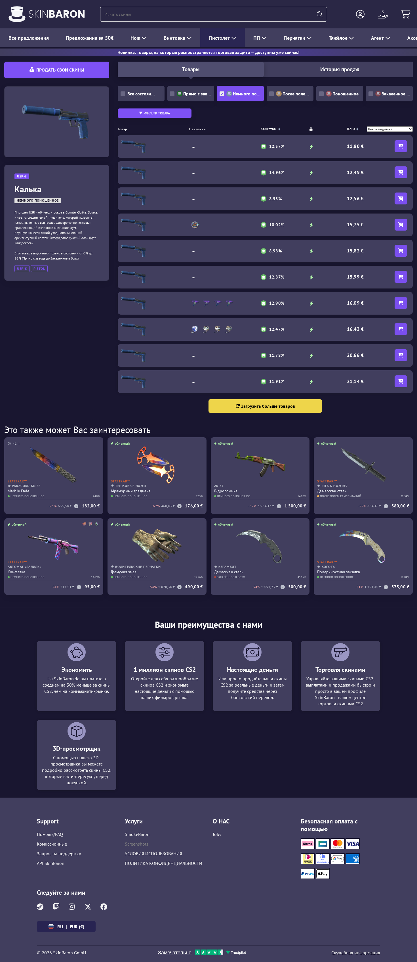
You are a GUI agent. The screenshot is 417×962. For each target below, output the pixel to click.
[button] (360, 14)
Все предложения (29, 38)
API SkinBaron (50, 863)
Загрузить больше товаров (267, 406)
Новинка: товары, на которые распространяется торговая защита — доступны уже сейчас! (208, 52)
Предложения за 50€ (89, 38)
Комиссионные (52, 844)
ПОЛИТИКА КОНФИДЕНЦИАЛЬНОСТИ (163, 863)
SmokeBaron (137, 834)
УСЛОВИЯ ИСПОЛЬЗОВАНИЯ (153, 853)
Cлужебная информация (355, 952)
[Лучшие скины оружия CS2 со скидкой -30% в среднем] (17, 14)
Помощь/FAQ (50, 834)
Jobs (217, 834)
